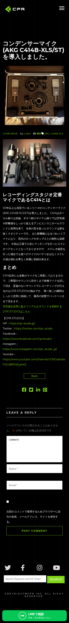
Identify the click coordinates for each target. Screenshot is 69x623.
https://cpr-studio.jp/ (22, 323)
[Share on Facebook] (24, 390)
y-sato (27, 133)
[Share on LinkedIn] (38, 390)
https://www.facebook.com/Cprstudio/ (27, 338)
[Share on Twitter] (31, 390)
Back (34, 376)
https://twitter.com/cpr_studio (33, 328)
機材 (39, 133)
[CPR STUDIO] (16, 10)
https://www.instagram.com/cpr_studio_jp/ (30, 349)
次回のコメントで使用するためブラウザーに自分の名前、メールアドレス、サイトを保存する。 (33, 516)
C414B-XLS (56, 133)
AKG (46, 133)
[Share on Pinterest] (45, 390)
